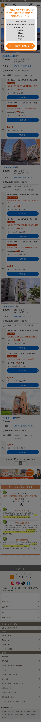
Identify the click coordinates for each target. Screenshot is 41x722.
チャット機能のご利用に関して (20, 46)
